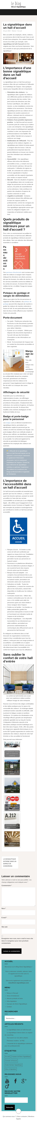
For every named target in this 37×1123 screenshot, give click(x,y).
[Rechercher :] (16, 1018)
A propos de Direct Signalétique (17, 1004)
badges (8, 423)
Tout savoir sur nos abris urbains (17, 1038)
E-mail (4, 917)
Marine (14, 31)
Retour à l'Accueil (12, 993)
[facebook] (17, 1081)
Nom (4, 908)
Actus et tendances (13, 996)
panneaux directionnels (13, 272)
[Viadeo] (7, 1086)
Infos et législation (10, 1069)
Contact (9, 1006)
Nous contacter (22, 1116)
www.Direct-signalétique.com (18, 983)
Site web (5, 927)
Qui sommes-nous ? (9, 1116)
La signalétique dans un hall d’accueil (19, 1030)
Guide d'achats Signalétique (13, 1065)
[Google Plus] (25, 1081)
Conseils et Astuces (11, 1060)
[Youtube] (9, 1081)
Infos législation (12, 1001)
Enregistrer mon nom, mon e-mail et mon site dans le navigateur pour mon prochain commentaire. (17, 941)
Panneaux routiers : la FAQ (15, 1040)
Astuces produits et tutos (15, 998)
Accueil (19, 31)
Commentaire (7, 885)
